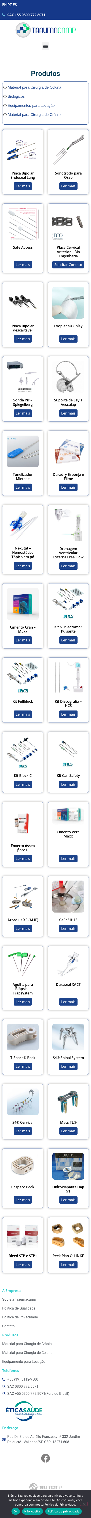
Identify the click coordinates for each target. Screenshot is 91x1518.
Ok (16, 1511)
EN (4, 5)
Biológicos (16, 96)
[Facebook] (45, 1458)
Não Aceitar (32, 1511)
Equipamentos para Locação (31, 105)
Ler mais (23, 186)
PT (10, 5)
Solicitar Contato (68, 264)
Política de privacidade (63, 1511)
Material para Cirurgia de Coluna (34, 87)
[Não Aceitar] (84, 1504)
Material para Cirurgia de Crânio (34, 115)
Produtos (45, 73)
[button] (45, 46)
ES (15, 5)
